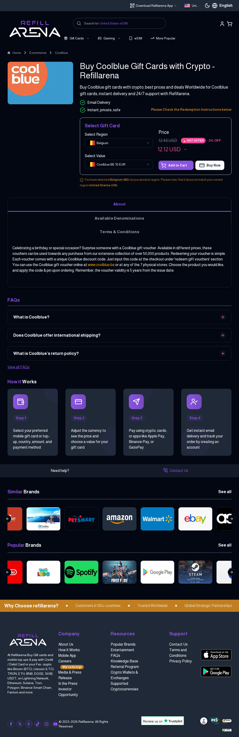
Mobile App (67, 655)
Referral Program (125, 667)
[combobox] (192, 5)
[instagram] (46, 723)
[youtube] (55, 723)
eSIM (138, 38)
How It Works (69, 650)
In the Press (67, 683)
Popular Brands (123, 644)
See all (225, 491)
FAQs (115, 655)
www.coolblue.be (101, 265)
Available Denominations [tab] (119, 218)
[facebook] (10, 723)
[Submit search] (79, 23)
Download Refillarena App (154, 5)
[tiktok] (37, 723)
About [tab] (119, 204)
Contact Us (179, 471)
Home (17, 53)
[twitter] (19, 723)
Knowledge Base (124, 661)
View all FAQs (18, 367)
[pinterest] (28, 723)
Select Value (95, 156)
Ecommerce (37, 53)
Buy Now (214, 165)
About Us (65, 644)
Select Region (96, 134)
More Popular (165, 38)
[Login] (222, 24)
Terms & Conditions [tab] (119, 231)
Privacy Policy (180, 661)
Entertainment (122, 650)
